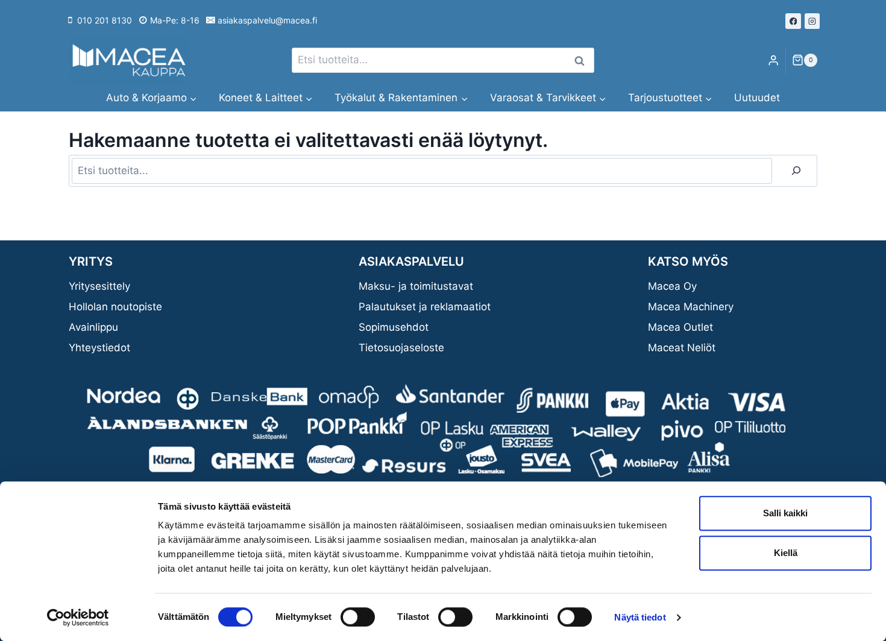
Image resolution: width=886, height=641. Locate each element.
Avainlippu (93, 327)
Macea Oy (672, 286)
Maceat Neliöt (681, 348)
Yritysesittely (99, 286)
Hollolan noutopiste (115, 307)
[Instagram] (812, 21)
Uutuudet (757, 98)
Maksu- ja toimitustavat (416, 286)
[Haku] (796, 171)
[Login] (773, 60)
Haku (582, 60)
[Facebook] (793, 21)
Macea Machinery (691, 307)
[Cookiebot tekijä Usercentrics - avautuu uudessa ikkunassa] (78, 617)
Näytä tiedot (639, 617)
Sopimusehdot (394, 327)
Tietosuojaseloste (401, 348)
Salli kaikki (785, 513)
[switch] (358, 617)
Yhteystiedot (99, 348)
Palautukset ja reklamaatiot (425, 307)
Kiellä (785, 553)
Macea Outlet (680, 327)
